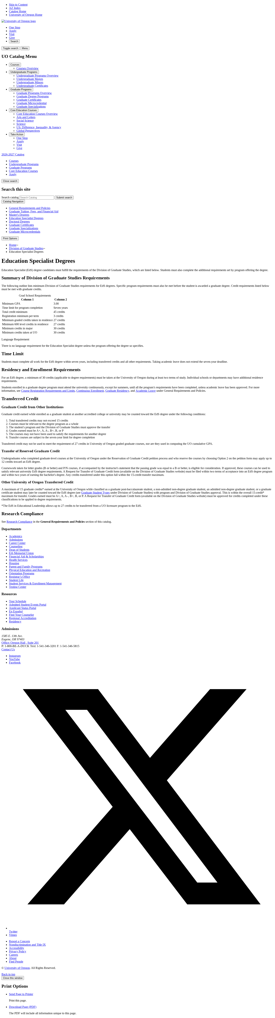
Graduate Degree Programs (32, 96)
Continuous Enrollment (90, 390)
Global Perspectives (28, 130)
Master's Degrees (19, 214)
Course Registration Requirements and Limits (48, 390)
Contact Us (8, 649)
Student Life (16, 580)
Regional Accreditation (22, 618)
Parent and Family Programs (25, 566)
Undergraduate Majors (29, 79)
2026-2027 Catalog (12, 154)
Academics (15, 536)
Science (21, 124)
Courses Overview (27, 68)
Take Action (16, 134)
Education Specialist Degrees (26, 218)
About (12, 958)
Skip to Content (18, 4)
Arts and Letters (25, 117)
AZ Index (15, 8)
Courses (14, 64)
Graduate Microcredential (31, 103)
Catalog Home (17, 11)
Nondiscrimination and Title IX (27, 944)
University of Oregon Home (25, 14)
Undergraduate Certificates (32, 85)
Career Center (17, 543)
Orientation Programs (21, 573)
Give (12, 37)
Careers (13, 954)
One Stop (14, 27)
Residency (15, 621)
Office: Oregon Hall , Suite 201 (20, 642)
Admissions (16, 539)
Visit (11, 34)
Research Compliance (19, 521)
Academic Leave (146, 390)
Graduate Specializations (31, 106)
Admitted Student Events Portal (27, 604)
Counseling (15, 546)
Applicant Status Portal (22, 608)
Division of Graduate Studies (26, 248)
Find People (16, 961)
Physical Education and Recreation (29, 570)
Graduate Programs (21, 89)
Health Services (18, 559)
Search (14, 41)
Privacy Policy (17, 951)
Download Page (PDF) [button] (22, 1006)
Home (12, 245)
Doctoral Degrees (19, 221)
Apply (12, 30)
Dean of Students (19, 549)
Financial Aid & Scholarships (26, 556)
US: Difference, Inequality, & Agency (38, 127)
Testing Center (17, 586)
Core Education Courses (23, 110)
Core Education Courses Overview (37, 113)
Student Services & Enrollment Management (35, 583)
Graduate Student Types (95, 492)
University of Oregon (17, 967)
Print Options (10, 238)
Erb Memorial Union (21, 553)
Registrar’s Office (19, 576)
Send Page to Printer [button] (21, 994)
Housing (14, 563)
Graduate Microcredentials (24, 231)
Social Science (25, 120)
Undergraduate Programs (23, 72)
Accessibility (16, 948)
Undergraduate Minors (29, 82)
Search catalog (10, 197)
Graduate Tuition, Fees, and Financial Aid (33, 211)
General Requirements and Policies (29, 208)
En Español (16, 611)
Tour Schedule (17, 601)
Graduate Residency (117, 390)
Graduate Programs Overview (34, 93)
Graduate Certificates (28, 99)
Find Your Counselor (21, 614)
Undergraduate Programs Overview (37, 75)
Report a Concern (19, 941)
